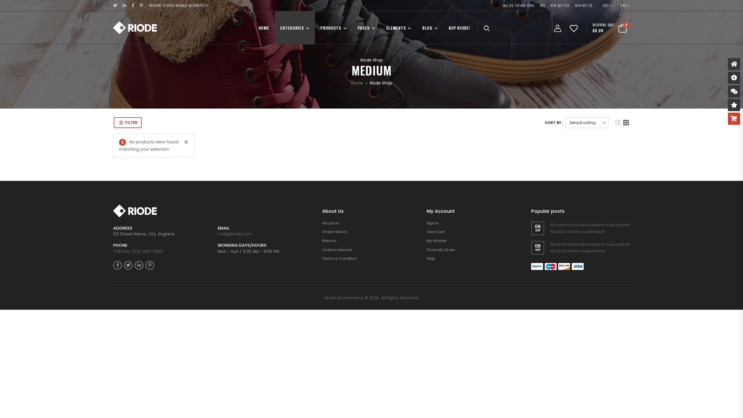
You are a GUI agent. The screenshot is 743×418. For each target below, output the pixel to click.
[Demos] (734, 64)
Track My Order (441, 250)
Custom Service (337, 250)
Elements (396, 28)
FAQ (542, 5)
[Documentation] (734, 78)
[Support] (734, 91)
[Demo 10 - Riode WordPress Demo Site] (135, 27)
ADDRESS (122, 228)
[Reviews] (734, 105)
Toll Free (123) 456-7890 (138, 251)
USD (606, 5)
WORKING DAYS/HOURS (242, 245)
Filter (131, 122)
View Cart (436, 232)
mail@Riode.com (235, 234)
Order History (334, 232)
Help (431, 258)
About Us (330, 223)
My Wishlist (437, 241)
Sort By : (554, 122)
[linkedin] (125, 5)
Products (330, 28)
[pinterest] (141, 5)
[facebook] (133, 5)
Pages (364, 28)
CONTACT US (583, 5)
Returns (329, 241)
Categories (292, 28)
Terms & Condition (339, 258)
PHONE (120, 245)
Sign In (433, 223)
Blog (427, 28)
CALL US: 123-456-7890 (518, 5)
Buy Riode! (459, 28)
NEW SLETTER (560, 5)
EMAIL (224, 228)
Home (264, 28)
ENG (624, 5)
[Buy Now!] (734, 119)
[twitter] (115, 5)
